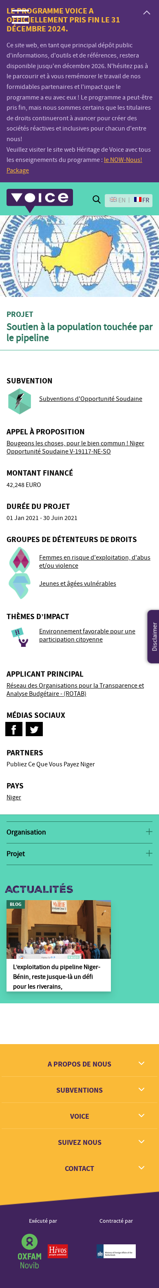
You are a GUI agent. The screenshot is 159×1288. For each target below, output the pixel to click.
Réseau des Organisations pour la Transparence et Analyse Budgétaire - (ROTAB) (75, 690)
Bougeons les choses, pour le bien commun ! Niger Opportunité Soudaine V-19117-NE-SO (75, 447)
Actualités (39, 889)
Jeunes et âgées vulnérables (77, 584)
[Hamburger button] (20, 16)
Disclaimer (155, 636)
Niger (14, 797)
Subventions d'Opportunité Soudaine (90, 399)
